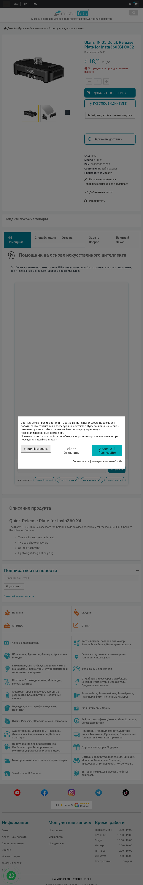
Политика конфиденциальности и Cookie (97, 461)
